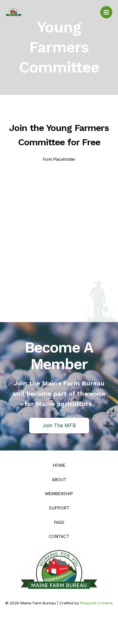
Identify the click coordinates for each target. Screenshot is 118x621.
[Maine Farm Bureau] (13, 12)
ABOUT (59, 479)
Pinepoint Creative (96, 603)
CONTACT (59, 536)
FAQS (59, 522)
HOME (59, 465)
